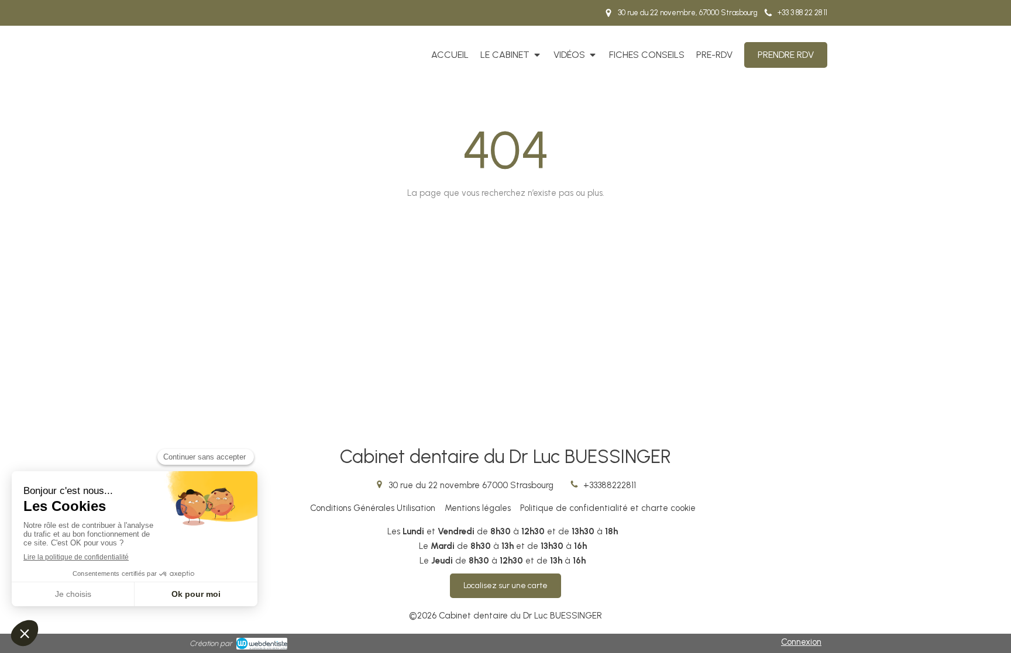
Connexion (801, 642)
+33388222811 (609, 485)
